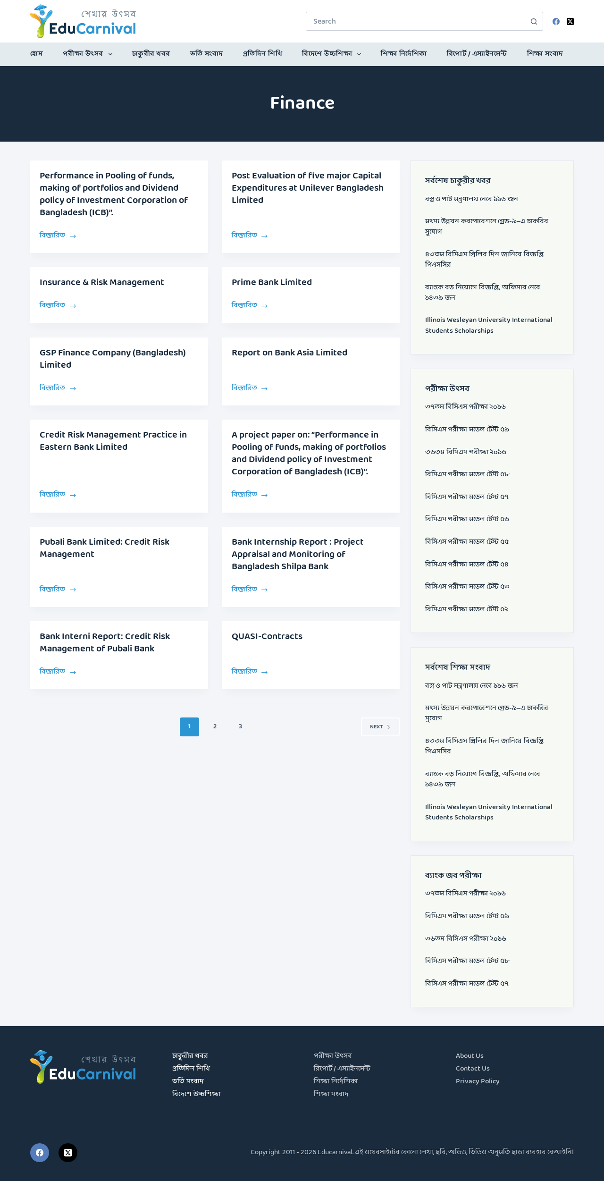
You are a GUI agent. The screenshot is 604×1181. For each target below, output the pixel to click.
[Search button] (534, 21)
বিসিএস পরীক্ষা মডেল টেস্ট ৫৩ (467, 587)
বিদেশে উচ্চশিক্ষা (327, 54)
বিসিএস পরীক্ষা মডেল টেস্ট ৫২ (466, 610)
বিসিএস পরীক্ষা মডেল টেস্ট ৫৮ (467, 475)
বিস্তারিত (58, 235)
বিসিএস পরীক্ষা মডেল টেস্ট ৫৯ (467, 430)
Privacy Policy (478, 1082)
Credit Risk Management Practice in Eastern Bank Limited (113, 441)
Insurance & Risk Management (102, 283)
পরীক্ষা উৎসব (83, 54)
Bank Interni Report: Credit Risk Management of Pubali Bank (105, 643)
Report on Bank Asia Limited (289, 353)
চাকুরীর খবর (151, 54)
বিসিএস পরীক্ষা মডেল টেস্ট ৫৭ (467, 497)
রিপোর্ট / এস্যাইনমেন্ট (477, 54)
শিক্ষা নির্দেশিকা (404, 54)
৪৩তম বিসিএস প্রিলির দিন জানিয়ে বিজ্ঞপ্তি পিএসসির (484, 260)
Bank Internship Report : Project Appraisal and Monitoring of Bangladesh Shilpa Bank (298, 554)
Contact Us (473, 1069)
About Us (470, 1056)
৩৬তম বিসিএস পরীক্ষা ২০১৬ (465, 452)
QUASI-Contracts (267, 637)
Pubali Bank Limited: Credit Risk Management (104, 548)
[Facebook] (556, 21)
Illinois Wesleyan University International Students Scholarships (489, 325)
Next (376, 727)
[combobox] (415, 21)
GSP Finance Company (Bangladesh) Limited (113, 359)
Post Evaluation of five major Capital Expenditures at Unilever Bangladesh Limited (308, 188)
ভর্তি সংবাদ (206, 54)
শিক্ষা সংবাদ (545, 54)
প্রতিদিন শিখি (263, 54)
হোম (36, 54)
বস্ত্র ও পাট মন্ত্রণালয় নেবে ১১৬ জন (471, 199)
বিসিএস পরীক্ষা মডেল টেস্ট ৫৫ (467, 542)
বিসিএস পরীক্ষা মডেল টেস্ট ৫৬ (467, 519)
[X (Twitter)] (570, 21)
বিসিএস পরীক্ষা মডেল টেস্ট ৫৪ (467, 565)
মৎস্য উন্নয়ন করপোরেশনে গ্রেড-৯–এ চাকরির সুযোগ (486, 227)
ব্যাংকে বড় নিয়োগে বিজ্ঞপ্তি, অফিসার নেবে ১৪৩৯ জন (482, 293)
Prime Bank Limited (272, 283)
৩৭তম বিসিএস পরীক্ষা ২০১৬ (465, 407)
